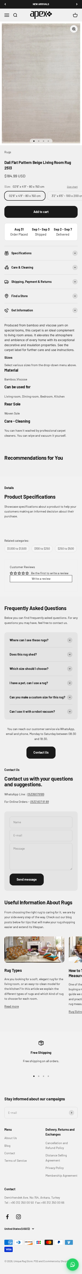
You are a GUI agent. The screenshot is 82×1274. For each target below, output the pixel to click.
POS (36, 1261)
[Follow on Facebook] (7, 1217)
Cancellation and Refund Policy (56, 1145)
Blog (7, 1145)
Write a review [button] (41, 578)
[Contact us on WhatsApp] (73, 1264)
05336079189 (35, 794)
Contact (9, 1153)
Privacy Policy (54, 1168)
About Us (10, 1138)
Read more (11, 1006)
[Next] (77, 4)
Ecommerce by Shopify (56, 1261)
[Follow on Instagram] (18, 1217)
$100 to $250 (42, 548)
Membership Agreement (61, 1175)
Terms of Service (15, 1160)
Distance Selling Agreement (56, 1157)
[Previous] (5, 4)
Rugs (7, 152)
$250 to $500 (66, 548)
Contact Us (41, 752)
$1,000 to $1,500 (16, 548)
